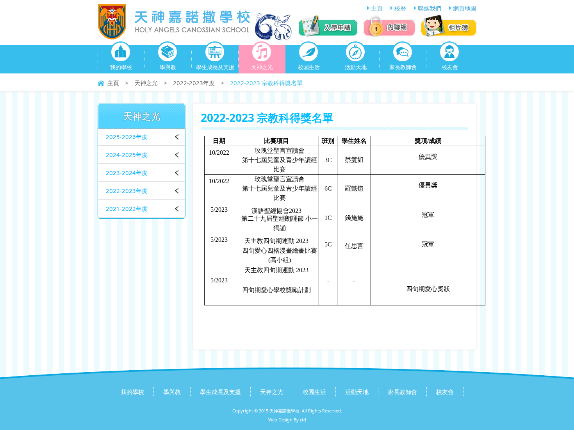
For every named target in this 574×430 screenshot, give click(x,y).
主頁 (377, 8)
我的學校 (121, 67)
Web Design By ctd (287, 420)
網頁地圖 (464, 8)
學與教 (168, 67)
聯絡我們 (429, 8)
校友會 (450, 67)
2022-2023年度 (194, 83)
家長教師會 (403, 67)
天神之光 (262, 67)
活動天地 (356, 67)
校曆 (400, 8)
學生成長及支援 (215, 67)
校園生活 (309, 67)
